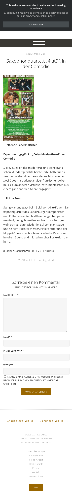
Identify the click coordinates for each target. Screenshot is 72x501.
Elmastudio (45, 442)
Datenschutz (36, 476)
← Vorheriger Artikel (19, 421)
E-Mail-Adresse (13, 351)
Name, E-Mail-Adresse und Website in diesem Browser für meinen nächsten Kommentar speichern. (33, 380)
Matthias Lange (36, 451)
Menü (36, 43)
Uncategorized (46, 260)
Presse (36, 468)
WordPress (46, 438)
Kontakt (36, 472)
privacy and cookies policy (40, 15)
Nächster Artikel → (54, 421)
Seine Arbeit (36, 459)
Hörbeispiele (36, 464)
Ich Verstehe (36, 24)
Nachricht (11, 295)
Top (36, 487)
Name (7, 337)
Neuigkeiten (36, 455)
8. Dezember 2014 (36, 53)
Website (8, 365)
